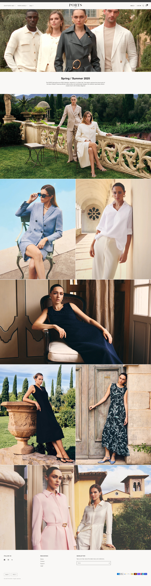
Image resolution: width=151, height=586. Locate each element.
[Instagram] (9, 560)
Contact (42, 561)
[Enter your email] (109, 563)
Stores (42, 559)
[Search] (143, 5)
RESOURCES (44, 555)
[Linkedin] (13, 560)
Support (42, 563)
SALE (30, 5)
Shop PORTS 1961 (9, 5)
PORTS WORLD (22, 5)
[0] (146, 5)
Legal (41, 566)
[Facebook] (5, 560)
